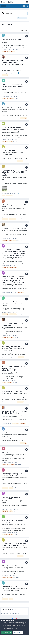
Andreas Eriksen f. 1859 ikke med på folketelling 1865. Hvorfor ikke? (14, 544)
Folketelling (6, 452)
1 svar (13, 161)
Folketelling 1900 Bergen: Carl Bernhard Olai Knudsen (12, 475)
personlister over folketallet (12, 391)
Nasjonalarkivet (8, 2)
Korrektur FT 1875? (9, 150)
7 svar (16, 49)
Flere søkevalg (22, 18)
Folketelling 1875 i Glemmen (12, 39)
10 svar (13, 193)
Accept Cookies (7, 632)
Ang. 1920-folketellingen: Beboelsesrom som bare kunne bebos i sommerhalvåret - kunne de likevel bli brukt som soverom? (14, 252)
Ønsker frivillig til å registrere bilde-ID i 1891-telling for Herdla (14, 412)
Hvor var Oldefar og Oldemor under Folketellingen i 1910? (12, 61)
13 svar (14, 73)
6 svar (13, 217)
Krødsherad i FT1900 (9, 587)
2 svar (13, 265)
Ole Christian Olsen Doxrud (11, 107)
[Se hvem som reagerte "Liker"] (19, 73)
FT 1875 (4, 433)
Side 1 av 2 (15, 28)
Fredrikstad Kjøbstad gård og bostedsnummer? (12, 324)
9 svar (14, 357)
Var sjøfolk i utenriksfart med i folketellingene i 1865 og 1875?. (13, 128)
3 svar (16, 96)
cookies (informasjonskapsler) (17, 622)
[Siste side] (27, 28)
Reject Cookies (18, 632)
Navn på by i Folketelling (11, 347)
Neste (23, 28)
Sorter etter (23, 30)
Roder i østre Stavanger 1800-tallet (14, 228)
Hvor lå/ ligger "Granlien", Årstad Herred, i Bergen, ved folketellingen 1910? (13, 368)
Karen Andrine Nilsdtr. (10, 302)
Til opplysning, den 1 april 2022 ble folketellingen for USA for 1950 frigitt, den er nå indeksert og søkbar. (14, 173)
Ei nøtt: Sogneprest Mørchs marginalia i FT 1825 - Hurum (12, 85)
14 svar (13, 575)
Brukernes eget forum (7, 154)
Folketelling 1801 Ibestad (10, 565)
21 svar (15, 486)
